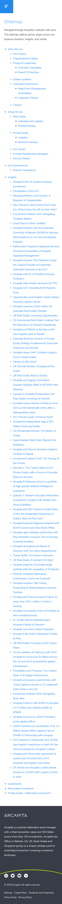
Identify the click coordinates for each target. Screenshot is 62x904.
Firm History (19, 54)
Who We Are (15, 49)
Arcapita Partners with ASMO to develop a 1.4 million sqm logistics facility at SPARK (36, 707)
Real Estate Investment (21, 788)
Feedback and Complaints (41, 892)
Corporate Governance (25, 84)
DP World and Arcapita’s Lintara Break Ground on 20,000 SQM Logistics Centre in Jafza (35, 772)
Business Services (28, 142)
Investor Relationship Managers (30, 153)
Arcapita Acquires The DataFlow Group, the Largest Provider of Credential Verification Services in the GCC (35, 265)
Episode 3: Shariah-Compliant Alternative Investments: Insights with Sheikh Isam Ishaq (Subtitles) (36, 500)
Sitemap (8, 892)
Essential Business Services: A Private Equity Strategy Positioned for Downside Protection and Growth (35, 343)
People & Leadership (24, 63)
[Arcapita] (28, 7)
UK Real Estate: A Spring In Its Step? (33, 560)
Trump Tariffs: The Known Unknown (33, 555)
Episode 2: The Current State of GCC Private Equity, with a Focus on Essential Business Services (35, 472)
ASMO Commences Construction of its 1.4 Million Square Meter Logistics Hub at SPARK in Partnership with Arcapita (36, 730)
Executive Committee (29, 67)
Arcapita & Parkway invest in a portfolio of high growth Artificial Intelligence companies (35, 486)
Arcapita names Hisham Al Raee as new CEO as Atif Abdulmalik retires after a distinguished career (35, 408)
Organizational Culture (25, 58)
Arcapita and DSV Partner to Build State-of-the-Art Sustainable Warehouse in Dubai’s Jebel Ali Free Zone (35, 514)
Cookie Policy (20, 892)
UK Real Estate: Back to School (30, 375)
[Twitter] (13, 876)
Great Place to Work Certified (29, 223)
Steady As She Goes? (25, 361)
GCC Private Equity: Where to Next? (33, 417)
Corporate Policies (28, 97)
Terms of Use (10, 897)
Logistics (23, 137)
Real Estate (19, 116)
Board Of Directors (28, 72)
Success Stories (21, 158)
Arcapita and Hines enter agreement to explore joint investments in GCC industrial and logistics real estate (34, 758)
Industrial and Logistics (31, 121)
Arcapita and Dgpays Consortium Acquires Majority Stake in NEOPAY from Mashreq (35, 385)
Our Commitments (18, 165)
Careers (17, 105)
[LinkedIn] (26, 876)
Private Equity (20, 133)
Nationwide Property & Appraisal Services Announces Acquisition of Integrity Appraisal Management (36, 251)
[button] (6, 6)
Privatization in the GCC (26, 191)
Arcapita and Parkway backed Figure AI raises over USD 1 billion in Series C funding (35, 601)
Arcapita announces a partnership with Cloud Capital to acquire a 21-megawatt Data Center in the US (35, 684)
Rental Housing (26, 125)
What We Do (15, 112)
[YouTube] (19, 876)
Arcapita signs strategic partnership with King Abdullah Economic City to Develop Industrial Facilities (35, 537)
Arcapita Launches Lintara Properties (33, 629)
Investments (14, 784)
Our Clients (19, 149)
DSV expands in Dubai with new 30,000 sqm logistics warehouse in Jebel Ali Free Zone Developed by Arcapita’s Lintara (35, 744)
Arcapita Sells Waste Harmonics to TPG (35, 283)
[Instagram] (6, 876)
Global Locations (22, 79)
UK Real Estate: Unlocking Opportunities (35, 315)
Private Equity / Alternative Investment (29, 793)
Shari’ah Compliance (24, 170)
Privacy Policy (25, 897)
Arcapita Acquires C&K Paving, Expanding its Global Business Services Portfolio (34, 587)
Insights (12, 177)
